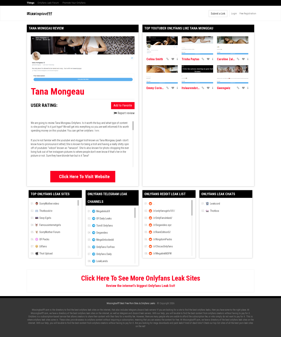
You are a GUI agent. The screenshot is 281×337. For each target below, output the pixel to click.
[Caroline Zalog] (232, 45)
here (97, 130)
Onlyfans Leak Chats (218, 194)
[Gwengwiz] (232, 74)
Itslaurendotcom (191, 88)
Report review (126, 113)
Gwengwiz (223, 88)
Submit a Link (218, 13)
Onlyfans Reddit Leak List (165, 194)
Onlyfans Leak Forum (48, 3)
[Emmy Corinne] (162, 74)
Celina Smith (154, 59)
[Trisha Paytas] (197, 45)
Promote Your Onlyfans (74, 3)
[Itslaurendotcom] (197, 74)
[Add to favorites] (172, 59)
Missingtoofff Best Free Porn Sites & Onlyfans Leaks (131, 303)
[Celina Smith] (162, 45)
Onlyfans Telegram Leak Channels (107, 198)
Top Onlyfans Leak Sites (50, 194)
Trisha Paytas (190, 59)
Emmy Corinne (155, 88)
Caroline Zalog (226, 59)
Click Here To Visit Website (84, 176)
